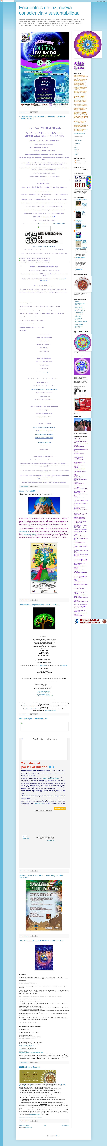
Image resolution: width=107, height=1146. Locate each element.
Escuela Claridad (78, 306)
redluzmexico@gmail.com (79, 507)
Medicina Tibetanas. (54, 778)
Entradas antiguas (65, 1125)
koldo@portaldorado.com (79, 517)
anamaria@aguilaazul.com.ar (80, 491)
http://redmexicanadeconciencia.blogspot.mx (44, 246)
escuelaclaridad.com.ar (79, 483)
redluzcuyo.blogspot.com (79, 542)
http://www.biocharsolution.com (44, 694)
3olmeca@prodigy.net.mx (45, 372)
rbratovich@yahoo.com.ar (79, 581)
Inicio (45, 1125)
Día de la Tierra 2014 (27, 491)
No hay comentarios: (25, 112)
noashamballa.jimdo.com (79, 469)
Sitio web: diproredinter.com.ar (80, 556)
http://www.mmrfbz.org (43, 665)
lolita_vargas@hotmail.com (37, 389)
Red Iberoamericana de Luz (81, 323)
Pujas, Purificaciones (38, 777)
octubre (78, 143)
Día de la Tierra (79, 231)
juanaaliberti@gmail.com (79, 462)
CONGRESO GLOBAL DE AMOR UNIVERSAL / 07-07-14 (41, 941)
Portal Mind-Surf (78, 318)
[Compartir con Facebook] (35, 112)
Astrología (45, 778)
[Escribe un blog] (32, 112)
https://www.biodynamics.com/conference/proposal (30, 1117)
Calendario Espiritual (80, 257)
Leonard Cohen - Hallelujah (84, 213)
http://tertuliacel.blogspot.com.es (26, 1045)
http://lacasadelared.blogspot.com (44, 430)
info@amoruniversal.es (24, 1052)
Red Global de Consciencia (81, 321)
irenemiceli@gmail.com (79, 446)
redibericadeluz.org (82, 529)
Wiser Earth (77, 327)
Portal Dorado (78, 316)
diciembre (78, 140)
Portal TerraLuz (78, 319)
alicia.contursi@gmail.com (79, 535)
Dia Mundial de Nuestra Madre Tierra (80, 304)
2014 (76, 138)
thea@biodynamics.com (34, 1114)
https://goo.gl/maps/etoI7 (49, 216)
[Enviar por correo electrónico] (31, 112)
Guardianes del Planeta (80, 310)
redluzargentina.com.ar (79, 453)
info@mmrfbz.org (63, 665)
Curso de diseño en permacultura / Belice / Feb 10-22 (39, 605)
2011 (76, 151)
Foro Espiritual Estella (79, 309)
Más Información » (60, 808)
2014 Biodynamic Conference (30, 1067)
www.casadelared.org (24, 531)
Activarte (77, 301)
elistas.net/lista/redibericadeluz (80, 527)
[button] (21, 266)
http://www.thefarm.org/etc (44, 691)
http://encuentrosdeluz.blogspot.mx (44, 434)
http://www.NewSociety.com (32, 708)
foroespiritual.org (81, 518)
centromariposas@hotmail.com (80, 525)
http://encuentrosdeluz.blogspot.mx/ (27, 1049)
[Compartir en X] (34, 112)
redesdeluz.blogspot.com (79, 133)
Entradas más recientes (24, 1125)
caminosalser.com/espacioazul (80, 604)
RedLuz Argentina (79, 324)
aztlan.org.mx (81, 615)
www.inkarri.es (25, 805)
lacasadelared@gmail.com (44, 442)
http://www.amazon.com (50, 710)
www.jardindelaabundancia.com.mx (44, 191)
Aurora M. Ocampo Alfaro (81, 199)
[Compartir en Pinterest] (37, 112)
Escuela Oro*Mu (78, 307)
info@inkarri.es (50, 840)
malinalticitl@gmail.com (51, 389)
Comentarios (78, 163)
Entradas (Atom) (28, 1127)
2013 (76, 147)
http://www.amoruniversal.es (25, 1046)
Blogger (58, 1135)
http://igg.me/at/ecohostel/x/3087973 (44, 695)
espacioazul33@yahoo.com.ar (80, 594)
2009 (76, 154)
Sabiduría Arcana (78, 326)
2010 (76, 153)
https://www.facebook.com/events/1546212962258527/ (51, 223)
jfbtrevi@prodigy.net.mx (79, 476)
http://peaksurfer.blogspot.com (44, 692)
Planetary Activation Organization (79, 314)
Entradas (78, 160)
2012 (76, 149)
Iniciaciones (30, 777)
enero (77, 145)
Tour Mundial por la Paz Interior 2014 (33, 719)
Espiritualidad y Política (81, 240)
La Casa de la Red (80, 211)
